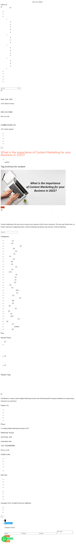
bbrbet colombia (9, 267)
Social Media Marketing (19, 32)
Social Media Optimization (20, 30)
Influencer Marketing (18, 43)
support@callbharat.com (24, 2)
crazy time (7, 288)
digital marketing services (20, 213)
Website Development (47, 391)
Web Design (34, 391)
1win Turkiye (8, 249)
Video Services (17, 48)
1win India (7, 243)
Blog (6, 76)
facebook (3, 385)
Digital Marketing (18, 210)
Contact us (7, 467)
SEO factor (7, 324)
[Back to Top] (2, 517)
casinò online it (9, 282)
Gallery (6, 71)
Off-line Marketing (14, 35)
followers (22, 385)
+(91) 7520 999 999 (8, 2)
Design (60, 379)
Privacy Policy (8, 471)
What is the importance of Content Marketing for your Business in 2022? (36, 218)
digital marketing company (37, 382)
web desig (25, 391)
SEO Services (10, 388)
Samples (11, 69)
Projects (7, 74)
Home (6, 11)
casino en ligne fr (9, 275)
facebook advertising (9, 385)
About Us (7, 14)
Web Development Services (13, 496)
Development (7, 382)
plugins (49, 385)
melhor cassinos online (11, 298)
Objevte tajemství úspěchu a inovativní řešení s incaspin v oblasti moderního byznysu (31, 361)
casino (6, 272)
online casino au (9, 308)
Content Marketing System (43, 379)
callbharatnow (7, 210)
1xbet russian (8, 254)
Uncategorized (9, 327)
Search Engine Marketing (20, 27)
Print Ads (15, 37)
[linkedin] (11, 5)
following (27, 385)
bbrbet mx (7, 269)
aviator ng (7, 262)
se (5, 321)
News (6, 306)
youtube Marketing (66, 391)
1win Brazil (7, 241)
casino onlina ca (9, 277)
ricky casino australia (10, 319)
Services (11, 45)
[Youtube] (14, 5)
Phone (8, 541)
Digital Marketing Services (20, 22)
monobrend (8, 303)
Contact (6, 82)
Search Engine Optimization (20, 24)
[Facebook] (8, 5)
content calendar (45, 210)
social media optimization (62, 388)
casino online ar (9, 280)
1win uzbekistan (9, 251)
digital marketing (6, 213)
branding (3, 379)
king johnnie (8, 295)
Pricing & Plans (9, 79)
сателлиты (7, 329)
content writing (68, 210)
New (47, 385)
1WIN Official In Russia (11, 246)
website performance (57, 391)
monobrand (8, 301)
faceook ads (17, 385)
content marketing (57, 210)
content (37, 210)
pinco (6, 311)
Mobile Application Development (22, 66)
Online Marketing (13, 19)
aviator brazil (8, 259)
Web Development (18, 63)
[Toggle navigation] (10, 7)
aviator (6, 256)
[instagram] (13, 5)
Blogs (6, 461)
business (31, 210)
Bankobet (7, 264)
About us (7, 459)
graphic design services (34, 385)
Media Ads (15, 40)
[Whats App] (15, 5)
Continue (3, 230)
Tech (21, 391)
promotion (54, 385)
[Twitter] (10, 5)
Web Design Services (19, 61)
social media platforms (60, 213)
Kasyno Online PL (10, 293)
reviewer (7, 316)
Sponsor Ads (16, 53)
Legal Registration (18, 56)
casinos (6, 285)
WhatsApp (9, 539)
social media (33, 213)
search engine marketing (62, 385)
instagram (43, 385)
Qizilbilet (7, 314)
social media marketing (45, 213)
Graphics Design (17, 50)
